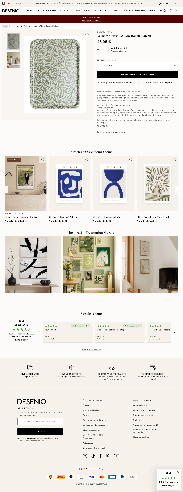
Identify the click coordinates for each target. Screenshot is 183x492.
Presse (86, 405)
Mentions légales (91, 410)
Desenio (100, 484)
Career (86, 415)
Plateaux (16, 26)
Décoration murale (134, 11)
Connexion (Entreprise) (94, 448)
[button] (169, 479)
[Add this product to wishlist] (86, 34)
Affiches (65, 11)
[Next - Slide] (178, 189)
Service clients (140, 405)
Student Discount (91, 430)
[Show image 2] (13, 60)
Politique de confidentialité (145, 425)
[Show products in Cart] (177, 10)
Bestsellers (33, 11)
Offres (116, 11)
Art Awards (88, 443)
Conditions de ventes (143, 415)
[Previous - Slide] (4, 189)
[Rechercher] (165, 11)
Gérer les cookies (141, 437)
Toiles (77, 11)
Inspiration (155, 11)
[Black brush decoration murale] (33, 264)
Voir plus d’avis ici (91, 349)
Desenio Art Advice (142, 400)
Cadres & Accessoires (96, 11)
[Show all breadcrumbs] (5, 26)
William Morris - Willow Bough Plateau (40, 26)
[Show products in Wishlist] (171, 10)
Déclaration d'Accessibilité (96, 425)
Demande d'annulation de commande (145, 430)
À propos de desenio (93, 400)
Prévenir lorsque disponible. (138, 74)
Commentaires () (118, 51)
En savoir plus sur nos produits (112, 132)
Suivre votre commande (144, 410)
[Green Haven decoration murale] (91, 264)
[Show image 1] (13, 41)
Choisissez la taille (106, 60)
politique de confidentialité (38, 438)
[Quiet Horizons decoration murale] (150, 264)
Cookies (136, 420)
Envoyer (40, 431)
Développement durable (94, 420)
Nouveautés (50, 11)
